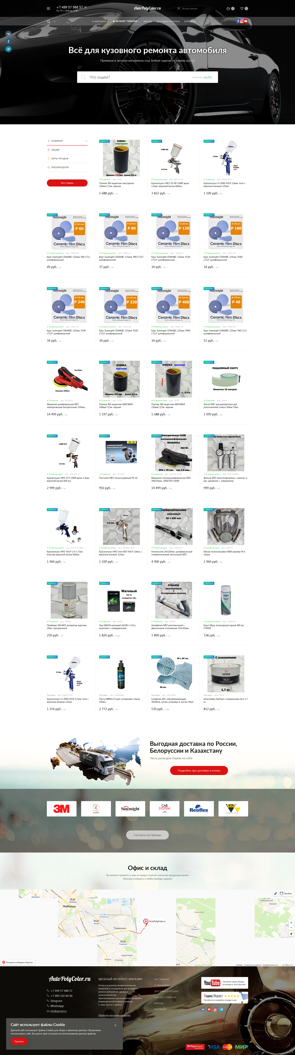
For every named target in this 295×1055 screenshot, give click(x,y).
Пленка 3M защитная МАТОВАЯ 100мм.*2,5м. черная (116, 406)
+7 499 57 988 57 (69, 7)
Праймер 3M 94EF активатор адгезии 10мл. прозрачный (67, 627)
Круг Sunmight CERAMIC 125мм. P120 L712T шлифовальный (170, 258)
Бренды (159, 1003)
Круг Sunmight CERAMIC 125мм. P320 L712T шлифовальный (118, 332)
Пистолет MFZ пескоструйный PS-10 (118, 477)
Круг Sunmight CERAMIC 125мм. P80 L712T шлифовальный (121, 258)
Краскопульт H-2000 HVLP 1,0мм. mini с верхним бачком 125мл (224, 185)
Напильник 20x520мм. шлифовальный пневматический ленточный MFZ (171, 553)
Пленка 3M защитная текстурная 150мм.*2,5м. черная (116, 185)
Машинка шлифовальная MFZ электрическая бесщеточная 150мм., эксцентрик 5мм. (66, 406)
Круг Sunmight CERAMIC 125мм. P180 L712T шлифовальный (223, 258)
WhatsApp (57, 1006)
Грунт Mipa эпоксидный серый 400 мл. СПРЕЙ (224, 627)
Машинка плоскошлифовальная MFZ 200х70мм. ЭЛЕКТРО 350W (171, 479)
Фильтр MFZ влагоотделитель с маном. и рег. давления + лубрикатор (225, 479)
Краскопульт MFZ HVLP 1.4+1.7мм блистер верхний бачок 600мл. (65, 553)
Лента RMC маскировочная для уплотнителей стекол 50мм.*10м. (221, 406)
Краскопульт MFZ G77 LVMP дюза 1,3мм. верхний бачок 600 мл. (68, 479)
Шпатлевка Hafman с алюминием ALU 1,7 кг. (226, 700)
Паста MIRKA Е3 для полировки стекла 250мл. (119, 700)
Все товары (67, 182)
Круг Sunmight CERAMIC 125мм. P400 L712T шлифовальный (170, 332)
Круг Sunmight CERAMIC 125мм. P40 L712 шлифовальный (225, 332)
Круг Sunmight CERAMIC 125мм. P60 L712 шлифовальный (68, 258)
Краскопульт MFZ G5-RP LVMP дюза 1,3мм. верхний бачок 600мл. (170, 185)
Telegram (56, 1001)
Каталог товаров (165, 997)
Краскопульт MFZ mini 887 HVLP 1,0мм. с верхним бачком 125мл (120, 553)
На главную (161, 979)
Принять (19, 1041)
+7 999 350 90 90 (61, 996)
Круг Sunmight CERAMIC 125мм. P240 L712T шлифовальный (66, 332)
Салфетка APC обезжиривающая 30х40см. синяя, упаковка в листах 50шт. (172, 700)
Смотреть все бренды (147, 835)
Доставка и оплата (166, 991)
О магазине (161, 985)
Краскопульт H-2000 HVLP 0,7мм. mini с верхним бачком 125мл (67, 700)
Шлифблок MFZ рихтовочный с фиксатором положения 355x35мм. (170, 627)
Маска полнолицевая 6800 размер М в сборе (224, 553)
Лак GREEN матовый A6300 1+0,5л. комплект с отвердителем (117, 627)
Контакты (160, 1009)
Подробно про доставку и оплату (199, 770)
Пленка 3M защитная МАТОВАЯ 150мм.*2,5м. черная (168, 406)
